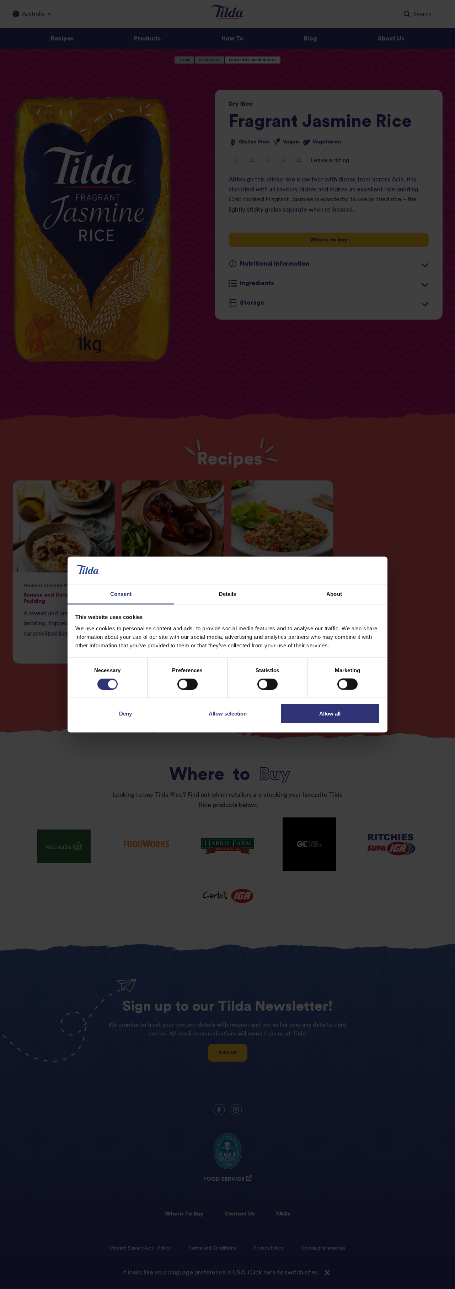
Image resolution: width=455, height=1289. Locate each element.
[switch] (187, 684)
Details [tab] (227, 594)
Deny (125, 714)
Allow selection (228, 714)
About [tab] (334, 594)
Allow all (330, 714)
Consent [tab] (121, 594)
